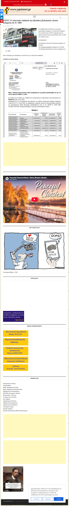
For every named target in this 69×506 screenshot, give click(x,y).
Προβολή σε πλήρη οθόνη (10, 59)
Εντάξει (59, 499)
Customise (36, 499)
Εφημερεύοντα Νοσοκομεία (11, 391)
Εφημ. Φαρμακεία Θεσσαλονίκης (12, 389)
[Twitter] (1, 14)
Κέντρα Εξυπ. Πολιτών (9, 395)
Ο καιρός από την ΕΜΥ (9, 397)
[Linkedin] (1, 17)
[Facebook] (1, 11)
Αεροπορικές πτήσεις (9, 383)
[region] (47, 494)
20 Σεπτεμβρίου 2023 (8, 26)
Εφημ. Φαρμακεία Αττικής (10, 387)
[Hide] (0, 24)
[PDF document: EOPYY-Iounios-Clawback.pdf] (34, 100)
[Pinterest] (1, 21)
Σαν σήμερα (6, 399)
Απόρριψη (48, 499)
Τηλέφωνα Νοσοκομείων (10, 403)
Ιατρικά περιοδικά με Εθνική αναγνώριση (15, 410)
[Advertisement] (34, 154)
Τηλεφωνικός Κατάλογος (10, 405)
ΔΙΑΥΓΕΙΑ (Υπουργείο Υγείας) (11, 393)
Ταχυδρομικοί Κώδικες (9, 401)
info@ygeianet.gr (27, 1)
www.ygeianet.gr (20, 9)
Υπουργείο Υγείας (8, 407)
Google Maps (7, 385)
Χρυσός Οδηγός (7, 409)
